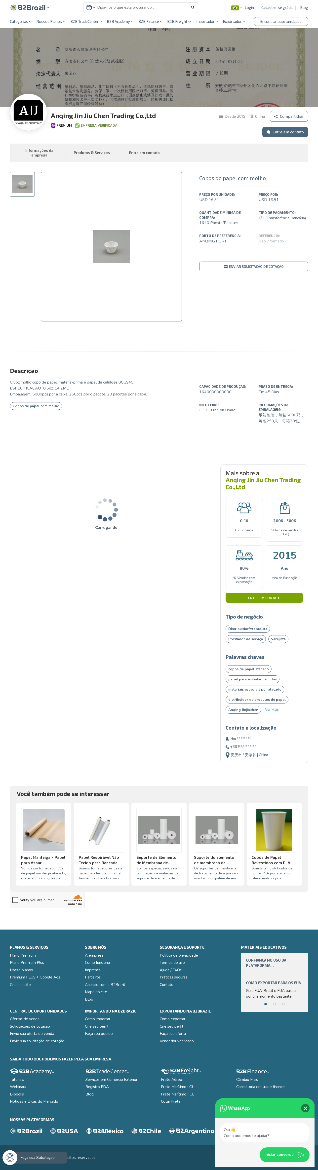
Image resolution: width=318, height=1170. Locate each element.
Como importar (97, 1018)
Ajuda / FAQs (171, 970)
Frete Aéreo (171, 1079)
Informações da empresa (39, 152)
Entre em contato (264, 598)
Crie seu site (20, 984)
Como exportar (172, 1018)
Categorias (19, 21)
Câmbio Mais (247, 1079)
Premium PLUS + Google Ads (35, 977)
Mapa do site (96, 991)
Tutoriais (17, 1079)
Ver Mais (272, 709)
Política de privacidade (179, 955)
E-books (17, 1094)
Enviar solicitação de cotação (256, 266)
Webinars (18, 1086)
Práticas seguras (173, 977)
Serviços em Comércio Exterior (111, 1079)
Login (249, 7)
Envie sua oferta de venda (32, 1033)
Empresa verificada (99, 125)
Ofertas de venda (25, 1018)
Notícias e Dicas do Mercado (34, 1101)
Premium (64, 125)
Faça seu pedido (99, 1033)
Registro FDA (97, 1086)
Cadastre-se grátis (277, 7)
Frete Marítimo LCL (177, 1086)
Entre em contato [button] (144, 152)
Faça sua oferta (173, 1033)
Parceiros (93, 977)
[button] (30, 7)
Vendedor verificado (177, 1041)
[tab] (22, 184)
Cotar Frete (171, 1101)
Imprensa (93, 970)
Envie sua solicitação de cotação (37, 1041)
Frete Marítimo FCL (177, 1094)
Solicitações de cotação (30, 1026)
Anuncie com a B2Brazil (105, 984)
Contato (166, 984)
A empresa (94, 955)
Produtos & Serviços (92, 152)
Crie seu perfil (96, 1026)
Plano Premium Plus (27, 962)
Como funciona (97, 962)
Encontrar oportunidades (281, 21)
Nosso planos (21, 970)
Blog (304, 7)
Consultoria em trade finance (260, 1086)
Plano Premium (23, 955)
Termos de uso (172, 962)
